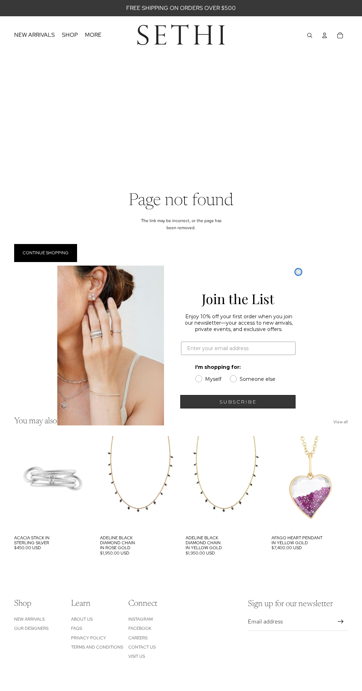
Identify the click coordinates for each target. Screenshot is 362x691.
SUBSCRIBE (238, 402)
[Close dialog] (298, 271)
